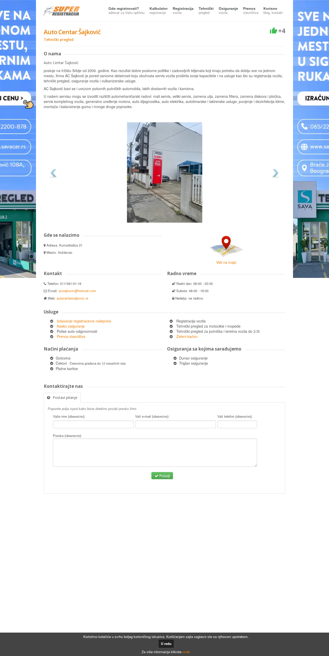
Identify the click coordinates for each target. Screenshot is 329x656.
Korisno (273, 10)
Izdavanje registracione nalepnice (84, 320)
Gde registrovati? (126, 10)
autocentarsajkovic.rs (72, 298)
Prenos (250, 10)
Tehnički (206, 10)
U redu (166, 643)
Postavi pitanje (65, 397)
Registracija (183, 10)
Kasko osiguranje (71, 326)
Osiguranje (228, 10)
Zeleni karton (187, 336)
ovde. (186, 651)
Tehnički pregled (59, 39)
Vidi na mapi (226, 262)
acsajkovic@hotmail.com (77, 290)
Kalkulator (159, 10)
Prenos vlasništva (71, 336)
